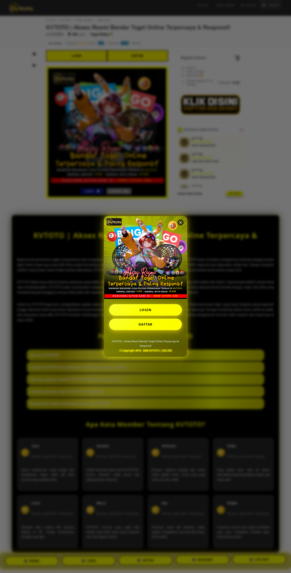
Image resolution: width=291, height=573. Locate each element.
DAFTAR (146, 324)
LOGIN (146, 310)
